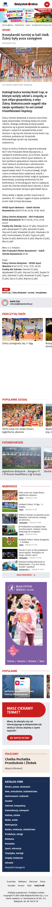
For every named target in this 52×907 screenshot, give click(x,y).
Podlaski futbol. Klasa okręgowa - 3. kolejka (34, 540)
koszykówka (41, 293)
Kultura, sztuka (12, 815)
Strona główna (7, 25)
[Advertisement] (26, 372)
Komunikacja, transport (17, 810)
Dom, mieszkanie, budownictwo (21, 791)
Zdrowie (9, 862)
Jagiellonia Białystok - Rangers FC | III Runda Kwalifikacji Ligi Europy (21, 473)
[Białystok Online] (26, 4)
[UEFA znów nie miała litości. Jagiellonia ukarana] (22, 415)
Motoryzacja (11, 824)
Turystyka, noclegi (14, 853)
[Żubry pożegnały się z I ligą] (22, 329)
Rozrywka (10, 843)
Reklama (9, 839)
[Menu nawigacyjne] (47, 4)
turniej (31, 293)
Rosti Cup (6, 293)
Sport (28, 25)
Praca (42, 881)
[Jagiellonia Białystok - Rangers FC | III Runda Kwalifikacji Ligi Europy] (21, 458)
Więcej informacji (13, 768)
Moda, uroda (11, 820)
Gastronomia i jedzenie (17, 796)
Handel (8, 801)
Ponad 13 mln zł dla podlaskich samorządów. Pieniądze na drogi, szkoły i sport (33, 552)
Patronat (33, 881)
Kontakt (11, 885)
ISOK (29, 885)
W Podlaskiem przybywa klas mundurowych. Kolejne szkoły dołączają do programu (33, 529)
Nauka (21, 534)
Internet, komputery (15, 805)
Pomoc (21, 885)
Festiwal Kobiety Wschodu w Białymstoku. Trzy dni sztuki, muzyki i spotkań (32, 564)
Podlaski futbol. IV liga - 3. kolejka (31, 505)
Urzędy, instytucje (14, 858)
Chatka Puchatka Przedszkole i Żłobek (20, 761)
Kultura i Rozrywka (25, 570)
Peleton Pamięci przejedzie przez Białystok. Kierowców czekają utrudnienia (34, 517)
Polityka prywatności (17, 892)
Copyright (7, 895)
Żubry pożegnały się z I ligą (17, 343)
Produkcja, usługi (14, 834)
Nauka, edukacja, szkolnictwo (20, 829)
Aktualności (23, 523)
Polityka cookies (36, 892)
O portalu (11, 881)
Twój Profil (39, 885)
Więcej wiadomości (24, 575)
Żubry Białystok (19, 293)
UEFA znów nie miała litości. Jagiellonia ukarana (18, 431)
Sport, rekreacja (13, 848)
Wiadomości (19, 25)
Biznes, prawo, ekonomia (17, 786)
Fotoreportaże (12, 442)
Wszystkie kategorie (15, 867)
